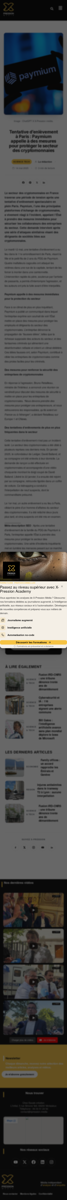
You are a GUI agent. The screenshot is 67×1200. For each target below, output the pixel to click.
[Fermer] (62, 586)
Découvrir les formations (31, 642)
